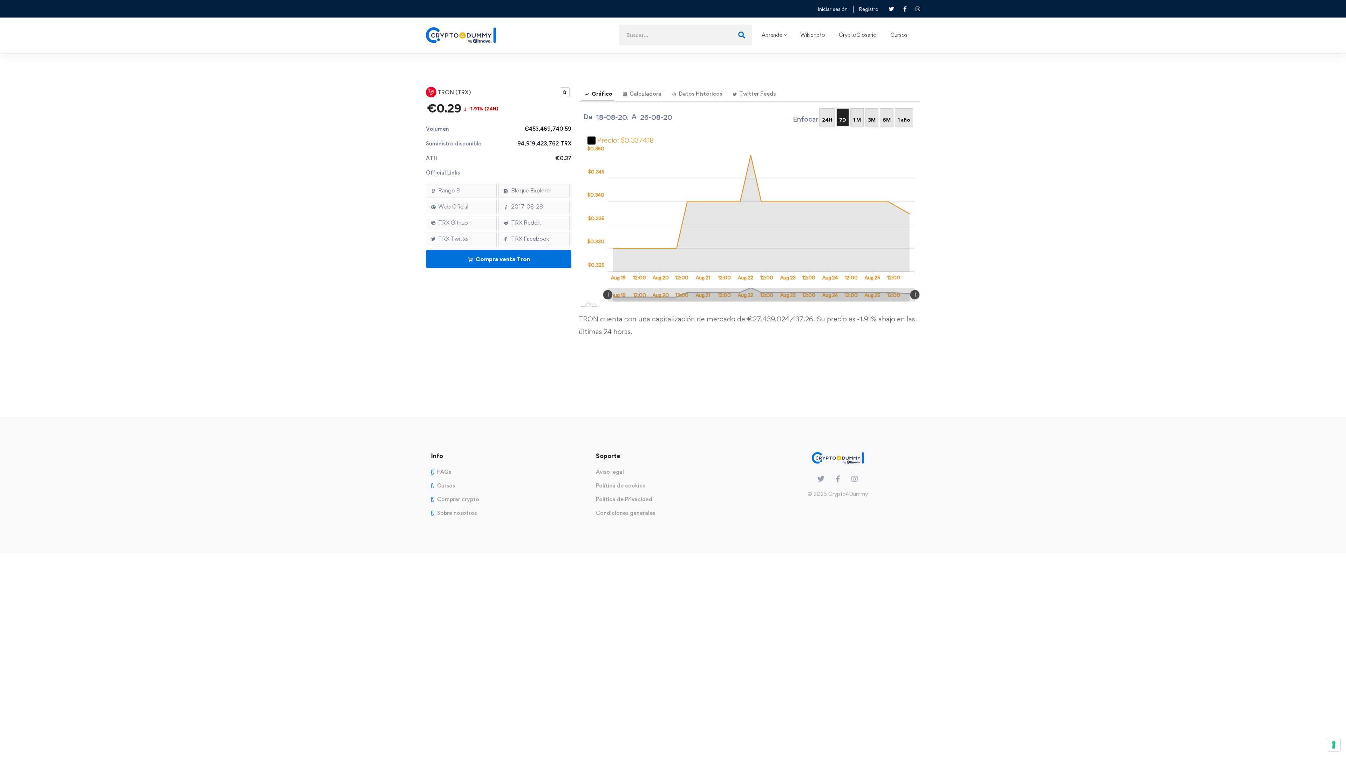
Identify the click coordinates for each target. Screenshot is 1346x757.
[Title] (854, 479)
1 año (904, 120)
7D (842, 120)
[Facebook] (838, 479)
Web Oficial (453, 206)
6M (887, 120)
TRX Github (453, 222)
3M (872, 120)
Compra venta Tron (502, 258)
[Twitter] (821, 479)
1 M (857, 120)
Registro (868, 9)
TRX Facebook (530, 239)
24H (827, 120)
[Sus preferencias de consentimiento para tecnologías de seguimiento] (1333, 744)
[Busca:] (685, 34)
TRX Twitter (453, 239)
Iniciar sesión (833, 9)
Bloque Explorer (531, 190)
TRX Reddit (526, 222)
